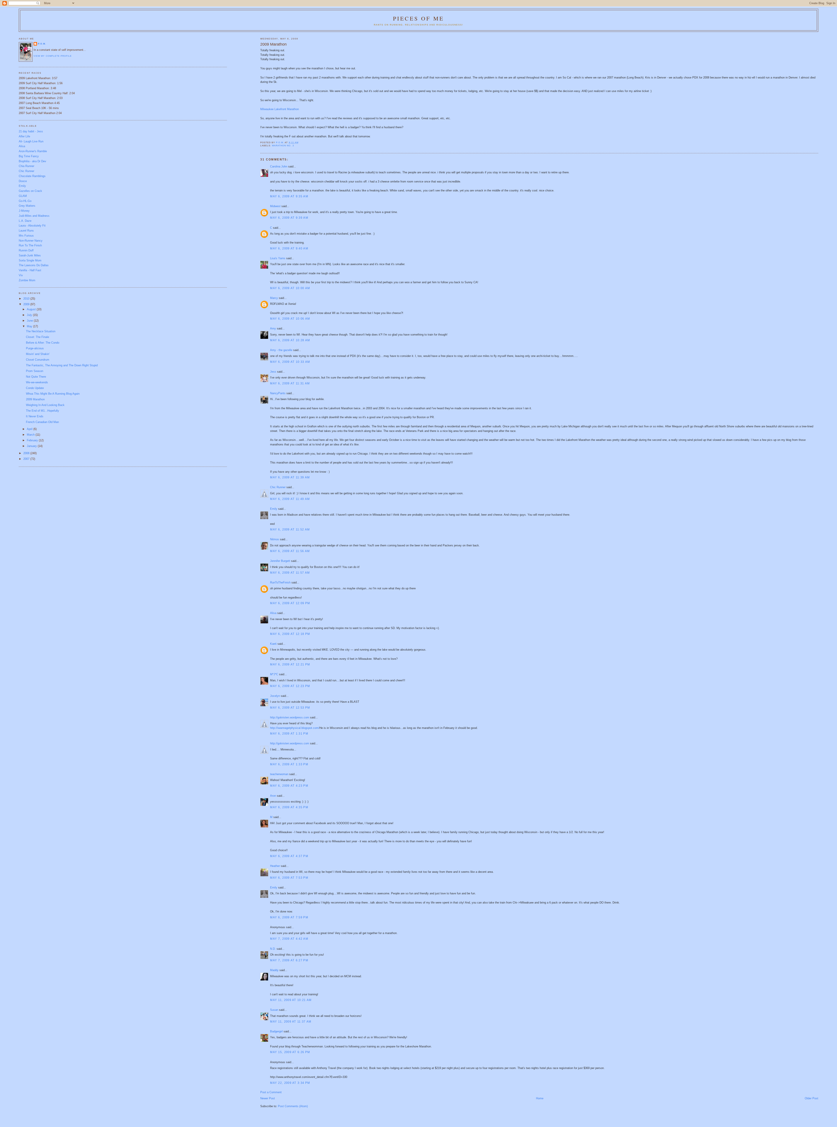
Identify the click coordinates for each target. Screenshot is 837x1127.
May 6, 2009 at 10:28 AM (290, 340)
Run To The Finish (30, 245)
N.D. (273, 948)
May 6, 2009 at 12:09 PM (290, 603)
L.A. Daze (25, 220)
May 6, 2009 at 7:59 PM (289, 917)
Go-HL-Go (25, 201)
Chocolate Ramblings (32, 176)
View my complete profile (52, 56)
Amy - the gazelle (281, 350)
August (32, 309)
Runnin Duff (26, 250)
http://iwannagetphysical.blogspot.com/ (294, 728)
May (30, 326)
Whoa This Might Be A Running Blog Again (53, 393)
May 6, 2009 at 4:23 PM (289, 785)
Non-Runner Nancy (31, 240)
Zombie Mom (27, 280)
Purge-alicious (35, 348)
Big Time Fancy (29, 156)
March (31, 434)
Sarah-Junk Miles (30, 255)
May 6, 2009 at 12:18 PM (290, 634)
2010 (26, 298)
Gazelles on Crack (30, 191)
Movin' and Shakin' (37, 354)
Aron (273, 795)
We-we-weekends (37, 382)
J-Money (24, 210)
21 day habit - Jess (31, 131)
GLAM (23, 196)
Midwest (275, 206)
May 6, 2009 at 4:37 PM (289, 856)
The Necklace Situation (40, 331)
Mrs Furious (26, 235)
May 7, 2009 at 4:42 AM (289, 938)
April (30, 429)
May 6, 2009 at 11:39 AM (290, 477)
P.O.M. (42, 44)
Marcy (274, 298)
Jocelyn (275, 695)
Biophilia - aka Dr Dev (32, 161)
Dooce (23, 181)
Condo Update (35, 388)
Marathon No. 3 (283, 145)
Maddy (274, 970)
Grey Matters (27, 205)
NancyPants (278, 393)
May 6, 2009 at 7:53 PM (289, 877)
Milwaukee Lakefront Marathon (279, 109)
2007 (26, 458)
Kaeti (273, 643)
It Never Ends (34, 416)
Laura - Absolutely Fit (32, 225)
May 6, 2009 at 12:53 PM (290, 707)
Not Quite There (36, 376)
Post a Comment (271, 1092)
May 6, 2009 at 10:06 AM (290, 318)
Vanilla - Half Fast (30, 270)
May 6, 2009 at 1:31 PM (289, 733)
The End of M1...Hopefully (42, 410)
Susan (274, 1009)
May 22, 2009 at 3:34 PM (290, 1082)
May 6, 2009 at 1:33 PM (289, 764)
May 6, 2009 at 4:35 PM (289, 807)
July (30, 315)
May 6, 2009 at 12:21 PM (290, 664)
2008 (26, 453)
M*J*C (274, 674)
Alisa (273, 613)
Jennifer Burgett (280, 561)
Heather (275, 866)
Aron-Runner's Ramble (33, 151)
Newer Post (267, 1098)
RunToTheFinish (280, 582)
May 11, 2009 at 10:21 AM (290, 1000)
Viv (21, 275)
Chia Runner (26, 166)
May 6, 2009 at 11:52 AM (290, 529)
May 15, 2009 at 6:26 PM (290, 1052)
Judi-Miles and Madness (34, 215)
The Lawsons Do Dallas (34, 265)
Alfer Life (24, 136)
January (32, 446)
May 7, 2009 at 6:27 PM (289, 960)
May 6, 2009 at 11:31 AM (290, 383)
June (30, 320)
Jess (273, 371)
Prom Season (34, 371)
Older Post (811, 1098)
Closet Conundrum (37, 359)
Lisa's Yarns (277, 258)
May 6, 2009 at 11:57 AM (290, 572)
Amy (273, 328)
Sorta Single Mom (30, 260)
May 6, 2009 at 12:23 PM (290, 686)
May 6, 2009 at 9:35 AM (289, 196)
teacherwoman (279, 774)
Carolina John (278, 166)
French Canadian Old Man (42, 422)
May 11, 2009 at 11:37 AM (290, 1021)
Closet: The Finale (37, 337)
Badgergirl (276, 1031)
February (33, 440)
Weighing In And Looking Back (45, 405)
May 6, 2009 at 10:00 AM (290, 288)
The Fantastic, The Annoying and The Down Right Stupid (62, 365)
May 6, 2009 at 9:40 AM (289, 248)
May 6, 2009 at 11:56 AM (290, 551)
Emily (273, 508)
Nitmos (274, 539)
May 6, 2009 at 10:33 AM (290, 361)
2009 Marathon (35, 399)
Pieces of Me (418, 18)
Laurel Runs (26, 230)
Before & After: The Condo (42, 342)
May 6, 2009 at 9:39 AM (289, 217)
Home (539, 1098)
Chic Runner (278, 487)
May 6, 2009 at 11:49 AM (290, 499)
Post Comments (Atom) (293, 1106)
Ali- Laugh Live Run (31, 141)
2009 (26, 304)
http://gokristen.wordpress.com (289, 717)
